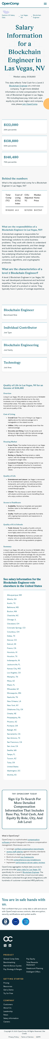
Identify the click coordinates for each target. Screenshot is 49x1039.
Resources (7, 986)
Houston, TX (12, 656)
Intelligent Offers (33, 972)
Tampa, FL (11, 754)
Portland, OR (12, 726)
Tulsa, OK (11, 762)
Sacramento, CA (13, 734)
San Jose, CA (12, 746)
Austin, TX (11, 603)
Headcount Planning (34, 968)
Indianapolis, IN (13, 660)
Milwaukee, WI (13, 689)
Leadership (8, 1011)
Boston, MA (12, 611)
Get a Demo (8, 990)
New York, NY (13, 705)
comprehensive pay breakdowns (27, 860)
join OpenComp (29, 104)
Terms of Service (27, 1037)
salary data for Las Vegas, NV (29, 869)
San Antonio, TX (13, 738)
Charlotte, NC (13, 615)
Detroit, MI (11, 644)
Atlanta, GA (12, 599)
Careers (6, 1022)
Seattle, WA (12, 750)
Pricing (6, 983)
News (5, 1015)
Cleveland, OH (13, 624)
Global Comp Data (11, 959)
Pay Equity (30, 959)
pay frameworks (27, 857)
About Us (7, 1008)
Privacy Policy (14, 1037)
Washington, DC (13, 771)
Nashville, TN (12, 697)
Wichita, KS (11, 775)
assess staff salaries (14, 852)
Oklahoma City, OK (15, 709)
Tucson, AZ (11, 758)
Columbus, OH (13, 632)
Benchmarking (9, 962)
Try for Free (8, 993)
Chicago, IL (11, 620)
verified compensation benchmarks (29, 849)
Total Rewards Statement (32, 963)
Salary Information (11, 1018)
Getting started (13, 979)
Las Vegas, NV (24, 16)
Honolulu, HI (12, 652)
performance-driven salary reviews (30, 862)
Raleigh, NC (12, 730)
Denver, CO (12, 640)
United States (12, 767)
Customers (8, 1004)
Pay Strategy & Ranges (12, 969)
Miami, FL (11, 685)
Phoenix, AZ (12, 722)
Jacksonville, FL (13, 664)
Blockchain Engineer (37, 16)
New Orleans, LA (14, 701)
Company (8, 1000)
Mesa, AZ (11, 681)
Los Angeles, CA (14, 673)
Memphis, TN (12, 677)
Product (8, 955)
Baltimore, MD (13, 607)
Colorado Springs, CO (16, 628)
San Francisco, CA (14, 742)
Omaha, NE (11, 713)
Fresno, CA (11, 648)
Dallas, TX (11, 636)
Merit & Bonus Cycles (12, 966)
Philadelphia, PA (13, 718)
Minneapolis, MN (14, 693)
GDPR (38, 1037)
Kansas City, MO (14, 669)
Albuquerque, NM (14, 595)
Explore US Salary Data (8, 16)
